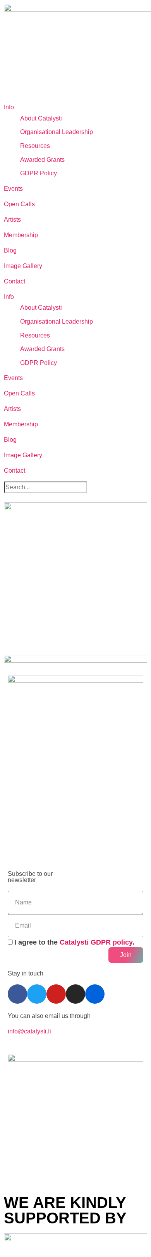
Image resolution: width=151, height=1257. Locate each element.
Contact (14, 281)
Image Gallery (23, 266)
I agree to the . (74, 942)
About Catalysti (41, 118)
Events (13, 188)
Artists (12, 219)
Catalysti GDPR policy (96, 942)
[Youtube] (56, 994)
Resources (35, 145)
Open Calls (19, 204)
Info (9, 107)
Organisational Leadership (56, 132)
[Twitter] (36, 994)
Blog (10, 250)
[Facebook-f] (17, 994)
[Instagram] (75, 994)
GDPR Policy (38, 173)
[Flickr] (95, 994)
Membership (21, 235)
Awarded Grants (42, 159)
